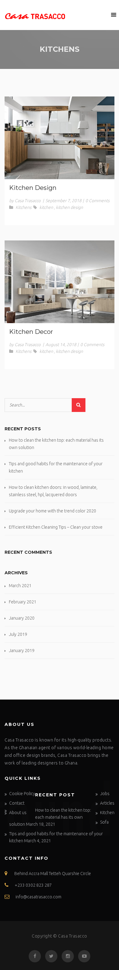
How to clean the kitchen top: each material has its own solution (50, 817)
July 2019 (18, 634)
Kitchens (23, 207)
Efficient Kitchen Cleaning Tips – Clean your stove (56, 527)
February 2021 (22, 601)
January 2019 (21, 650)
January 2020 (21, 618)
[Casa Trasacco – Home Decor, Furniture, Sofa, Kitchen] (35, 15)
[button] (102, 15)
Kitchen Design (32, 187)
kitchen (46, 207)
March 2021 (20, 585)
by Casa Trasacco (25, 200)
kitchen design (69, 207)
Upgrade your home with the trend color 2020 (52, 510)
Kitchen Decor (31, 331)
